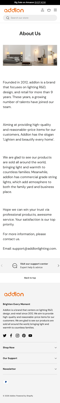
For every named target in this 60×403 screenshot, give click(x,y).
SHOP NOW (40, 2)
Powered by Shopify (24, 396)
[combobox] (30, 18)
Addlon (13, 396)
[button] (49, 10)
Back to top (30, 277)
